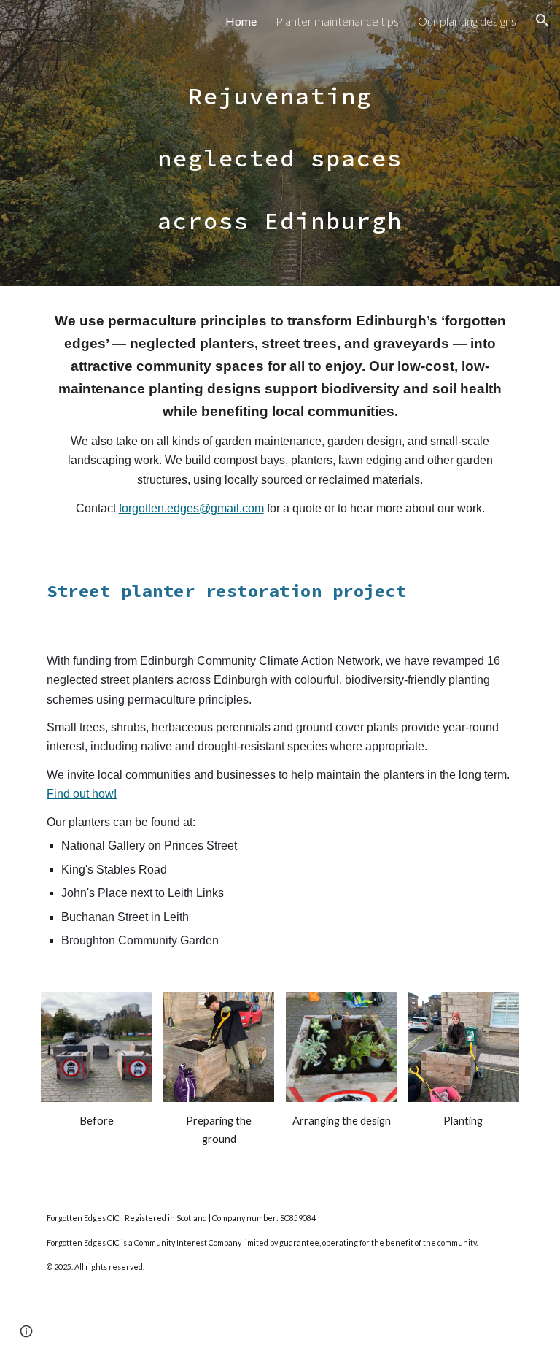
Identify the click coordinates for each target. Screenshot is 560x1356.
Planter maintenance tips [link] (337, 21)
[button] (542, 20)
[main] (279, 143)
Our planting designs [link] (467, 21)
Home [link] (241, 21)
